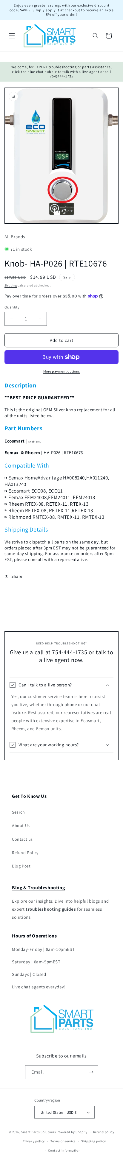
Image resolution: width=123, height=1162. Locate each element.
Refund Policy (25, 852)
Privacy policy (34, 1141)
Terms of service (63, 1141)
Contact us (22, 839)
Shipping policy (93, 1141)
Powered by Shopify (72, 1132)
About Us (21, 825)
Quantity (11, 307)
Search (18, 812)
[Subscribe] (91, 1072)
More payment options (61, 371)
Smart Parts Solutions (38, 1132)
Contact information (64, 1150)
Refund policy (103, 1132)
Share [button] (16, 576)
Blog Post (21, 866)
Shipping (10, 285)
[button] (12, 35)
